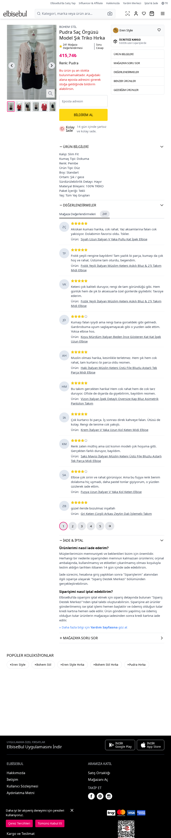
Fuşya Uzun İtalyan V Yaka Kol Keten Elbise (111, 492)
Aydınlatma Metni (20, 793)
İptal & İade (151, 3)
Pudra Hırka (137, 665)
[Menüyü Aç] (163, 13)
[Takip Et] (159, 30)
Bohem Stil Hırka (106, 665)
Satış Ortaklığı (99, 773)
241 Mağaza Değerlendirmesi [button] (73, 46)
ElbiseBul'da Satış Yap (62, 3)
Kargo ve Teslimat (21, 833)
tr (166, 3)
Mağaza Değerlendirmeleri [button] (83, 214)
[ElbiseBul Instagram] (109, 796)
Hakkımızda (113, 3)
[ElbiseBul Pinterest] (100, 796)
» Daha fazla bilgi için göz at (93, 627)
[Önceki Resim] (11, 65)
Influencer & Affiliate (91, 3)
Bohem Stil (68, 27)
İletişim (12, 779)
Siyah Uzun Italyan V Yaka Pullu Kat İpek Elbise (114, 239)
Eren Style (18, 665)
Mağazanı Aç (98, 779)
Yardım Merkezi (132, 3)
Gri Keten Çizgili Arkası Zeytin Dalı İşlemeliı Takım (116, 513)
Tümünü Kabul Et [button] (50, 823)
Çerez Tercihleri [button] (19, 823)
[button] (111, 13)
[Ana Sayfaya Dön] (15, 13)
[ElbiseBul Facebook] (91, 796)
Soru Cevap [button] (99, 46)
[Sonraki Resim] (51, 65)
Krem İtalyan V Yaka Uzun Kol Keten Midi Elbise (114, 430)
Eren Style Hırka (73, 665)
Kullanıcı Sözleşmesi (22, 786)
